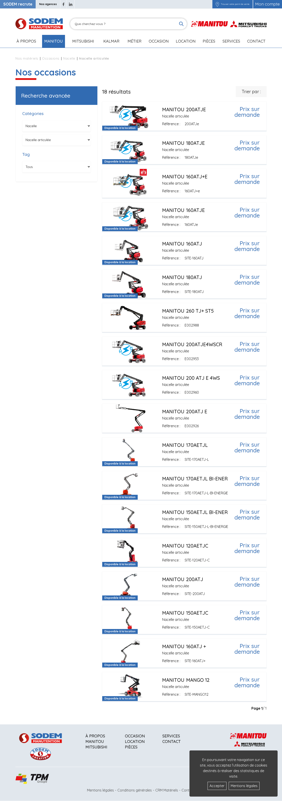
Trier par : (251, 91)
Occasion (159, 41)
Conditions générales (134, 790)
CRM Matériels (166, 790)
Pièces (131, 747)
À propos (95, 736)
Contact (256, 41)
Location (186, 41)
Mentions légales (100, 790)
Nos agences (48, 4)
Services (171, 736)
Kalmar (111, 41)
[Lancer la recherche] (181, 23)
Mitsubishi (83, 41)
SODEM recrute (17, 4)
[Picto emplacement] (217, 4)
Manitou (53, 41)
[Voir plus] (184, 116)
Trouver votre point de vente (235, 4)
